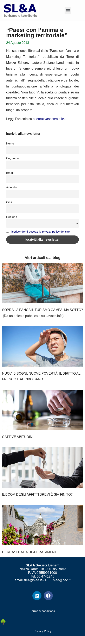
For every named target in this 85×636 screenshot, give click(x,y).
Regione (11, 216)
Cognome (12, 158)
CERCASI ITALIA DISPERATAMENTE (30, 552)
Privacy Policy (43, 631)
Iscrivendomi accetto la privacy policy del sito (40, 231)
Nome (10, 143)
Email (9, 172)
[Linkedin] (36, 595)
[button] (68, 10)
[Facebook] (48, 595)
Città (9, 202)
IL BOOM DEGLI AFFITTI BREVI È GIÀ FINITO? (37, 494)
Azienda (11, 187)
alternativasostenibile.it (49, 119)
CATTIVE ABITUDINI (17, 437)
